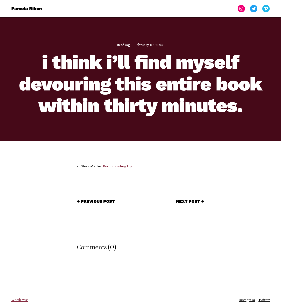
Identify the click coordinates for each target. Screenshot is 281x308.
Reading (123, 45)
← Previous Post (96, 201)
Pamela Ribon (26, 8)
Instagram (247, 300)
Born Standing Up (117, 166)
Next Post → (190, 201)
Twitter (264, 300)
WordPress (19, 300)
